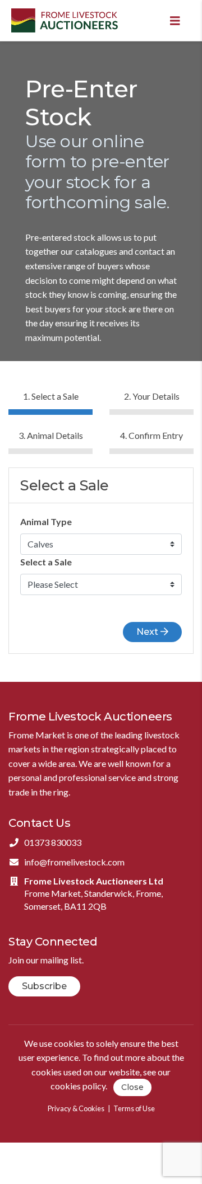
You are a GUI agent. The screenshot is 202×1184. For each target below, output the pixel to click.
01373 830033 (52, 842)
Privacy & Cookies (76, 1108)
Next (148, 631)
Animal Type (46, 521)
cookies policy (77, 1086)
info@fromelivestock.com (74, 862)
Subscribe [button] (44, 986)
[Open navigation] (175, 20)
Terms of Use (134, 1108)
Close (132, 1087)
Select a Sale (46, 561)
